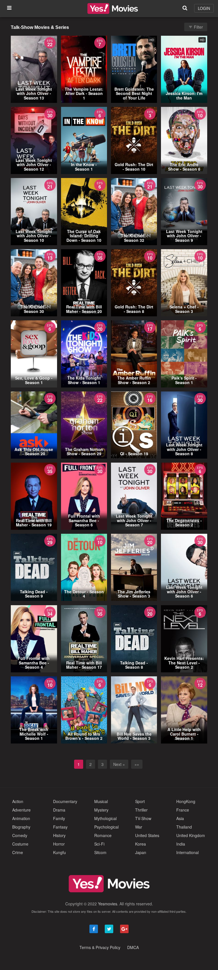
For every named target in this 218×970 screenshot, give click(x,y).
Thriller (141, 810)
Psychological (106, 827)
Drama (59, 810)
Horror (59, 844)
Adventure (21, 810)
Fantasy (60, 827)
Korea (140, 844)
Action (17, 801)
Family (59, 818)
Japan (140, 852)
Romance (103, 835)
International (187, 852)
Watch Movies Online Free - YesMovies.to (112, 8)
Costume (20, 844)
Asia (180, 818)
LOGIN (204, 8)
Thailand (184, 827)
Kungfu (59, 852)
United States (147, 835)
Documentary (65, 801)
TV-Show (143, 818)
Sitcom (100, 852)
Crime (17, 852)
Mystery (101, 810)
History (59, 835)
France (182, 810)
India (180, 844)
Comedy (19, 835)
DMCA (133, 947)
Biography (21, 827)
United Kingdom (190, 835)
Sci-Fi (99, 844)
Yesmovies (107, 904)
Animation (21, 818)
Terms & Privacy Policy (99, 947)
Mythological (105, 818)
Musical (101, 801)
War (138, 827)
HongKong (185, 801)
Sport (140, 801)
